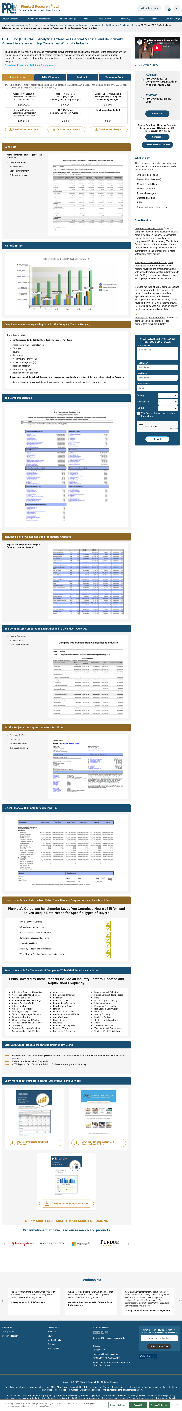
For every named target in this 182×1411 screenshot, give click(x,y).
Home (5, 25)
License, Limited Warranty (146, 65)
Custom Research (10, 1336)
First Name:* (142, 363)
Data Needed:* (143, 346)
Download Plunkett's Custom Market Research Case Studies (99, 1143)
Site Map (52, 1344)
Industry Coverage (10, 19)
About (141, 19)
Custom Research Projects (157, 145)
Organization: (143, 402)
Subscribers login (149, 8)
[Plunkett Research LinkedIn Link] (95, 1333)
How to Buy (125, 19)
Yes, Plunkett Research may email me (158, 414)
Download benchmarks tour (26, 129)
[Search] (176, 8)
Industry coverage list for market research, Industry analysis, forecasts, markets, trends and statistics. (55, 25)
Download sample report (68, 129)
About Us (52, 1331)
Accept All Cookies (159, 1405)
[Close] (177, 1405)
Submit (157, 439)
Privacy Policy (99, 1350)
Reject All (138, 1405)
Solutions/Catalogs (67, 19)
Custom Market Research (38, 19)
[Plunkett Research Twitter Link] (99, 1333)
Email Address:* (144, 384)
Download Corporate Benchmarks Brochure (33, 1143)
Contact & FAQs (173, 19)
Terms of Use (50, 1387)
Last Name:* (142, 373)
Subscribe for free (159, 1346)
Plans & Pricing (104, 19)
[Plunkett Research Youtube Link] (106, 1333)
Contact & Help (54, 1340)
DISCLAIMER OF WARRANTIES (106, 1358)
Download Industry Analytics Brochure (70, 1203)
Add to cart (157, 113)
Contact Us (157, 137)
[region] (91, 1405)
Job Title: (141, 408)
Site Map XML (54, 1348)
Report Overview (18, 77)
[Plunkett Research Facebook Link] (102, 1333)
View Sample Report (115, 77)
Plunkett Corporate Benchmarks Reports (120, 25)
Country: (141, 395)
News (154, 19)
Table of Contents (50, 77)
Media (87, 19)
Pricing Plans (8, 1331)
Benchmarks (83, 77)
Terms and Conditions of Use (106, 1354)
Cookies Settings (117, 1405)
